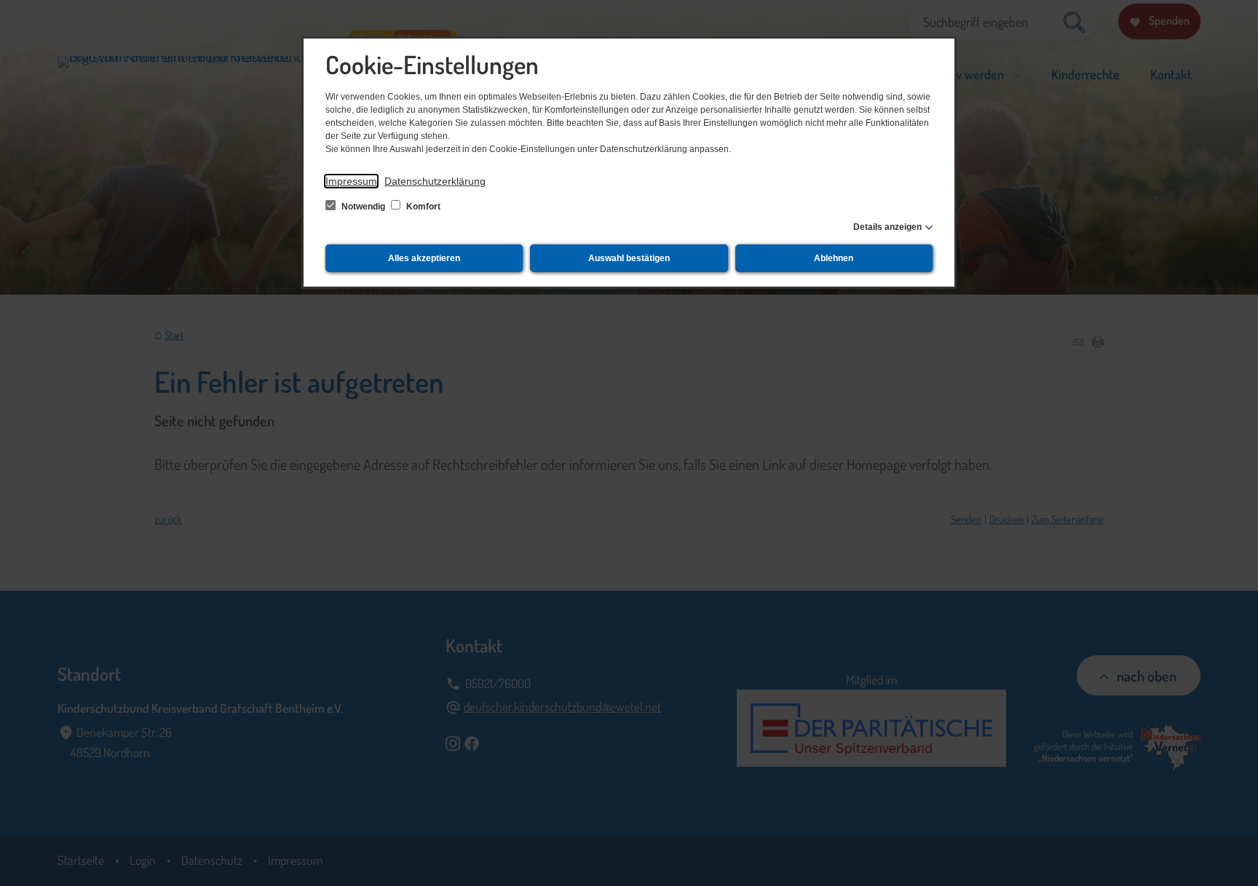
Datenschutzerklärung (435, 181)
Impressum (351, 181)
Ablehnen (833, 258)
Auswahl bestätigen (629, 258)
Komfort (422, 206)
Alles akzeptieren (424, 258)
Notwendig (363, 206)
